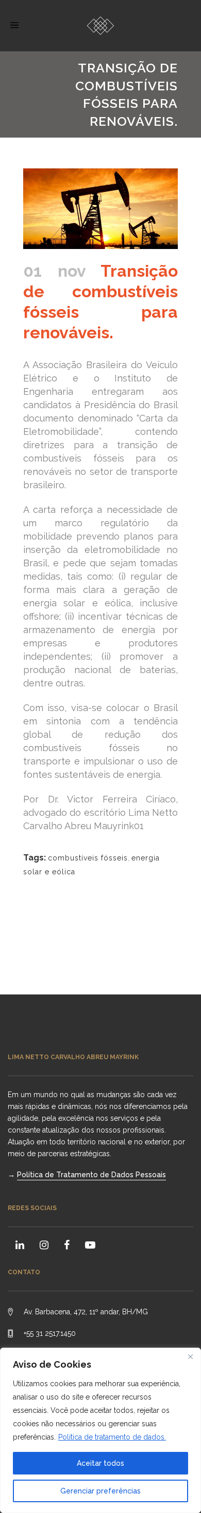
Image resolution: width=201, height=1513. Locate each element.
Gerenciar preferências (100, 1491)
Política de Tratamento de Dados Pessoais (91, 1175)
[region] (100, 1430)
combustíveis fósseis (88, 858)
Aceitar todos (100, 1463)
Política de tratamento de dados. (112, 1437)
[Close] (190, 1356)
